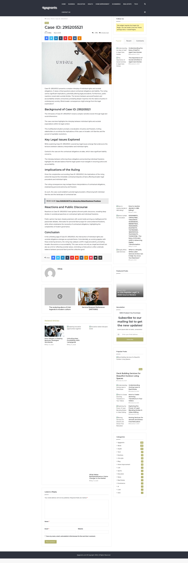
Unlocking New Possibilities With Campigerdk (73, 340)
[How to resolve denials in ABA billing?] (121, 209)
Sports (120, 471)
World (52, 19)
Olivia (49, 33)
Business (71, 4)
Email (47, 529)
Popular (118, 41)
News (119, 477)
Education (81, 4)
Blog (119, 461)
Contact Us (66, 12)
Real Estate (127, 4)
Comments (140, 41)
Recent (128, 41)
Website (80, 529)
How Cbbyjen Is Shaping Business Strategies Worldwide (53, 340)
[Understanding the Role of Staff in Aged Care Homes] (121, 51)
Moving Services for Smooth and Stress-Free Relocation (136, 420)
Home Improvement (102, 4)
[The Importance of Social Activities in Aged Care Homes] (121, 130)
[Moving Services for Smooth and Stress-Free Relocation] (121, 422)
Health (90, 4)
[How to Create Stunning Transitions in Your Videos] (121, 398)
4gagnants (121, 442)
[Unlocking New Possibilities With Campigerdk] (76, 331)
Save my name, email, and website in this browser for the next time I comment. (71, 536)
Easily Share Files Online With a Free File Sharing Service (128, 292)
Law (119, 467)
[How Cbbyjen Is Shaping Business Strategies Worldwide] (54, 331)
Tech (136, 4)
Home (64, 4)
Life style (120, 458)
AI (118, 486)
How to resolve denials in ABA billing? (134, 208)
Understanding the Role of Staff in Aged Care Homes (136, 50)
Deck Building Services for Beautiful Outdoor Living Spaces (128, 375)
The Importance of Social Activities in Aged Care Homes (135, 60)
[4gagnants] (50, 8)
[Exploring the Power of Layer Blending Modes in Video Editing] (121, 409)
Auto (119, 492)
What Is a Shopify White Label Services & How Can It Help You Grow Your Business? (136, 254)
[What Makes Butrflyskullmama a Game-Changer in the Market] (99, 399)
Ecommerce (116, 4)
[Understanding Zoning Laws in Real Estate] (121, 388)
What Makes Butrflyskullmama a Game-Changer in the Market (98, 476)
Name (47, 521)
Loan (119, 489)
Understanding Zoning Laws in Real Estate (134, 387)
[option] (129, 286)
